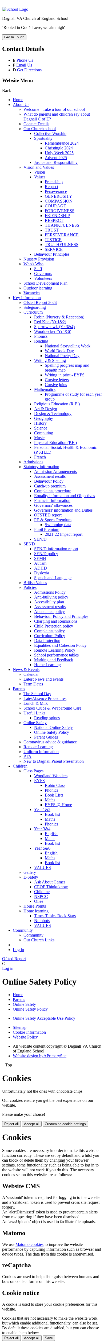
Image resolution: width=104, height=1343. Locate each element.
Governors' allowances (53, 505)
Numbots (42, 920)
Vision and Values (38, 167)
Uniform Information (41, 751)
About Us (21, 104)
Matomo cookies (29, 1244)
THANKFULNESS (62, 225)
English (51, 833)
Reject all (11, 1124)
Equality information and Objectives (64, 495)
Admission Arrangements (55, 471)
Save (49, 1338)
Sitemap (19, 1027)
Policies (30, 587)
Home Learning (47, 664)
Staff (38, 268)
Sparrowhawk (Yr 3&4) (54, 326)
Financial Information (52, 500)
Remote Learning (38, 746)
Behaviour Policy (48, 481)
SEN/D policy (46, 553)
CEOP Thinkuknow (51, 887)
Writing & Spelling (50, 360)
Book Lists (54, 795)
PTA (27, 756)
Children (20, 766)
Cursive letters (57, 379)
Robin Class (55, 785)
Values (39, 177)
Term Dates (33, 684)
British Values (35, 582)
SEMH (40, 558)
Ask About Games (49, 882)
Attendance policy (49, 611)
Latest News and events (43, 679)
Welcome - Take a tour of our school (54, 109)
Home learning (36, 911)
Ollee (38, 901)
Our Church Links (38, 940)
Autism (40, 563)
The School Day (37, 693)
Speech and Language (52, 577)
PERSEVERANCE (62, 235)
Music (39, 437)
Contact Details (36, 124)
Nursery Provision (38, 259)
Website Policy (25, 1037)
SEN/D (40, 539)
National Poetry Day (62, 355)
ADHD (40, 568)
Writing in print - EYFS (65, 375)
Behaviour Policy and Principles (61, 616)
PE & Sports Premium (52, 520)
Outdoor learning (37, 288)
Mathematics (44, 389)
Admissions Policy (50, 592)
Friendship (54, 181)
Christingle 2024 (59, 148)
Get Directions (29, 70)
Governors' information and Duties (63, 510)
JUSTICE (53, 239)
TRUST (52, 230)
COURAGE (55, 206)
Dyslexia (41, 573)
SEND (29, 544)
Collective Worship (50, 133)
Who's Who (33, 264)
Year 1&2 (42, 809)
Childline (42, 891)
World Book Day (59, 350)
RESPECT (54, 220)
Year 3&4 (42, 829)
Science (40, 428)
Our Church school (39, 128)
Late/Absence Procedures (44, 698)
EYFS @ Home (58, 804)
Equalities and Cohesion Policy (60, 645)
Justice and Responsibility (56, 162)
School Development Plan (45, 283)
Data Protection (47, 640)
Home (18, 99)
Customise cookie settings (65, 1124)
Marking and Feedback (53, 660)
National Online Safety (53, 727)
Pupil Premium (46, 529)
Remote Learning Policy (54, 650)
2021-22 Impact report (63, 534)
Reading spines (47, 717)
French (40, 457)
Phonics (40, 336)
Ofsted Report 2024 (40, 302)
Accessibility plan (49, 602)
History (40, 423)
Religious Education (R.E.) (57, 404)
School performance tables (56, 655)
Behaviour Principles (51, 254)
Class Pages (33, 771)
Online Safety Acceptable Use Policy (44, 1018)
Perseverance (56, 191)
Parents (19, 689)
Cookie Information (29, 1032)
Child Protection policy (53, 626)
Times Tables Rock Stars (55, 915)
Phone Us (25, 60)
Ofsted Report (14, 958)
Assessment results (50, 476)
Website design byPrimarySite (39, 1056)
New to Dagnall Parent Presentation (53, 761)
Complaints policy (49, 631)
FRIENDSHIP (57, 215)
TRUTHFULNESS (61, 244)
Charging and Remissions (55, 621)
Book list (52, 814)
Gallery (29, 872)
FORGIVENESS (59, 210)
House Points (34, 906)
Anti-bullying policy (51, 597)
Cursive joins (56, 384)
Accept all (31, 1124)
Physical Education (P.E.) (55, 442)
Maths (50, 800)
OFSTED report (48, 515)
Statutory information (41, 466)
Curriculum (33, 312)
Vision (39, 172)
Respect (51, 186)
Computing (43, 433)
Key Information (27, 297)
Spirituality (43, 138)
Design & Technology (52, 413)
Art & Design (45, 408)
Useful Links (34, 713)
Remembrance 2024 (62, 143)
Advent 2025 (56, 157)
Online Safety (35, 722)
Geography (43, 418)
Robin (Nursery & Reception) (59, 317)
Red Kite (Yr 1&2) (50, 322)
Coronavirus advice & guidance (50, 742)
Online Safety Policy (51, 732)
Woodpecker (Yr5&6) (52, 331)
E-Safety (30, 877)
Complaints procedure (52, 491)
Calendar (31, 674)
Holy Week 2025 (59, 153)
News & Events (26, 669)
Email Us (24, 65)
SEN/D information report (56, 548)
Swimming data (58, 524)
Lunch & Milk (35, 703)
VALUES (42, 867)
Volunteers (43, 278)
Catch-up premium (50, 486)
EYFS (39, 780)
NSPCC (41, 896)
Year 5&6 (42, 848)
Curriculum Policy (49, 635)
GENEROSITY (58, 196)
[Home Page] (15, 9)
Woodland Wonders (50, 775)
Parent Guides (46, 737)
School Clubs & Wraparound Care (52, 708)
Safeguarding (34, 307)
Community (23, 930)
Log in (18, 949)
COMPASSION (59, 201)
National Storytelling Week (67, 346)
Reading (41, 341)
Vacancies (31, 293)
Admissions (33, 462)
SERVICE (54, 249)
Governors (43, 273)
